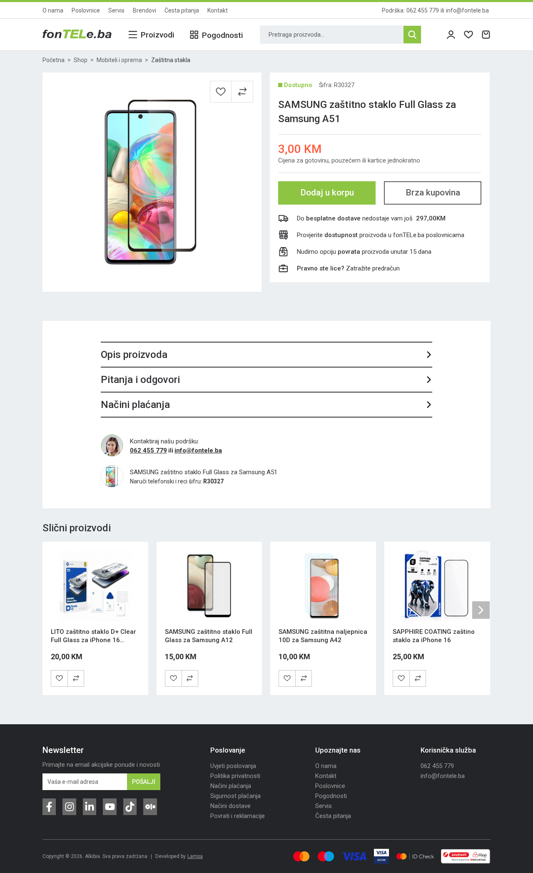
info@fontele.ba (467, 10)
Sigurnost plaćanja (235, 796)
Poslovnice (86, 10)
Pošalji (143, 781)
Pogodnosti (331, 796)
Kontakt (217, 10)
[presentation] (481, 610)
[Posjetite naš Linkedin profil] (89, 806)
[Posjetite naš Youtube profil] (109, 806)
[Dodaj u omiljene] (221, 92)
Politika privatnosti (235, 776)
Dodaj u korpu (327, 193)
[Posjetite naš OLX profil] (150, 806)
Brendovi (144, 10)
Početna (53, 60)
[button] (242, 92)
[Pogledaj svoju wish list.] (468, 34)
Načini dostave (230, 806)
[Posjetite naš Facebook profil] (49, 806)
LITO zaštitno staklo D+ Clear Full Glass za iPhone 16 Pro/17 (93, 640)
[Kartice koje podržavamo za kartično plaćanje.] (301, 856)
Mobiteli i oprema (119, 60)
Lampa (195, 856)
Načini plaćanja (230, 786)
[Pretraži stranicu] (412, 34)
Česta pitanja (181, 10)
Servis (116, 10)
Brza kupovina (433, 193)
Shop (80, 60)
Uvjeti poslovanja (233, 766)
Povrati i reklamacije (237, 816)
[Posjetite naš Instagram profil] (69, 806)
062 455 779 (422, 10)
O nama (52, 10)
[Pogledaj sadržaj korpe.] (486, 34)
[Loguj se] (451, 34)
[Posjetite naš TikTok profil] (130, 806)
